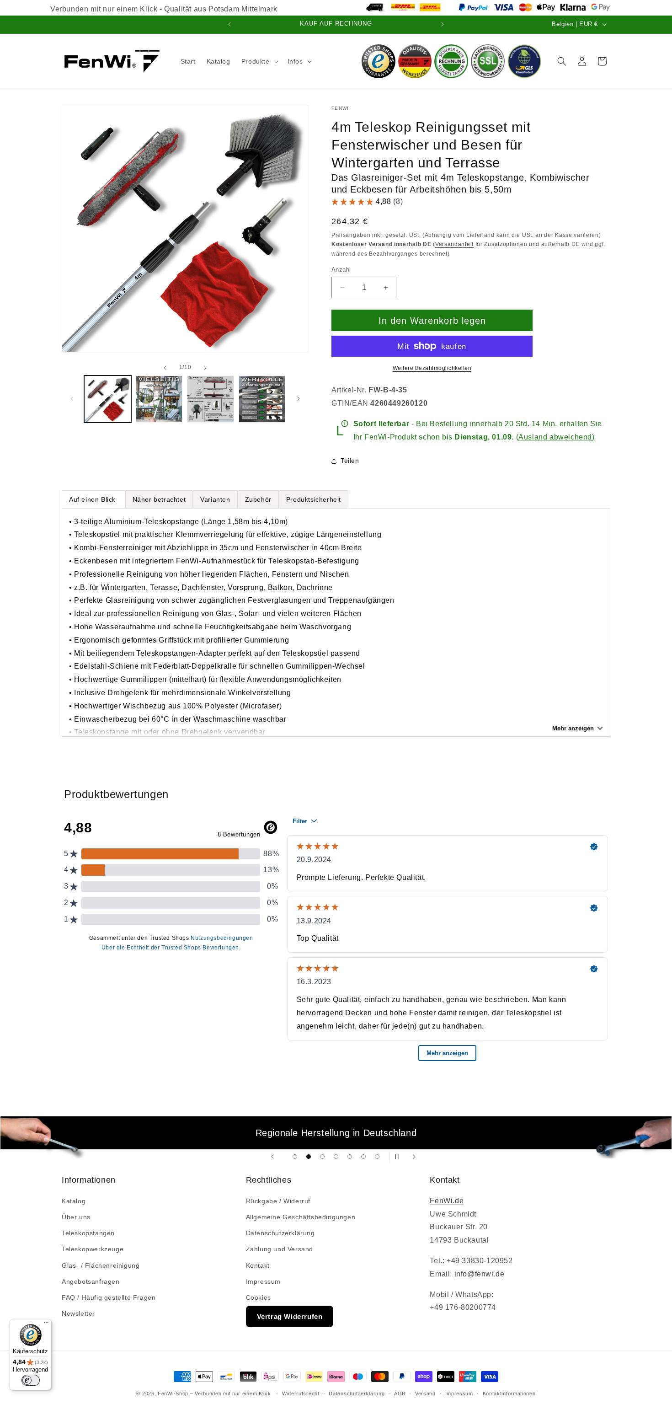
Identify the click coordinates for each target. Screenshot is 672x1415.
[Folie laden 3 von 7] (322, 1156)
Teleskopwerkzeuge (92, 1249)
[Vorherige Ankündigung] (229, 24)
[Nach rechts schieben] (205, 367)
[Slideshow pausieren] (399, 1157)
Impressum (263, 1281)
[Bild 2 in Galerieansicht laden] (159, 399)
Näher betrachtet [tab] (159, 499)
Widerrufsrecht (301, 1393)
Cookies (258, 1297)
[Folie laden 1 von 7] (295, 1156)
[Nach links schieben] (165, 367)
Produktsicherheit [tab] (313, 499)
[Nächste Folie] (414, 1157)
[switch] (30, 1380)
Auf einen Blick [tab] (93, 499)
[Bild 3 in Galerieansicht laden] (210, 399)
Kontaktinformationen (509, 1393)
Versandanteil (454, 244)
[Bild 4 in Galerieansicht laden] (262, 399)
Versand (425, 1393)
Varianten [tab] (215, 499)
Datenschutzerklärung (280, 1233)
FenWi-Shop (173, 1393)
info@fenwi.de (479, 1274)
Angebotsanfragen (91, 1281)
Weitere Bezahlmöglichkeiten (432, 368)
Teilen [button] (350, 460)
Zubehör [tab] (258, 499)
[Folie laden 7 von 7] (377, 1156)
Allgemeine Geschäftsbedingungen (301, 1217)
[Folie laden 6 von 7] (363, 1156)
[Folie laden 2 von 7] (308, 1156)
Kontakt (258, 1265)
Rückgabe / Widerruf (278, 1201)
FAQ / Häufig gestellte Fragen (108, 1297)
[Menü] (46, 1324)
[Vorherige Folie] (272, 1157)
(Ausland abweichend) (555, 437)
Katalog (73, 1201)
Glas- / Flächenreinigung (100, 1265)
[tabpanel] (336, 622)
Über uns (76, 1217)
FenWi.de (447, 1201)
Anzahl (341, 269)
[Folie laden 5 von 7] (350, 1156)
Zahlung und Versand (279, 1249)
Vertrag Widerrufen (290, 1316)
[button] (259, 61)
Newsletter (78, 1313)
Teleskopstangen (88, 1233)
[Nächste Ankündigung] (442, 24)
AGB (399, 1393)
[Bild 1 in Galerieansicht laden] (107, 399)
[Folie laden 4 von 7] (336, 1156)
